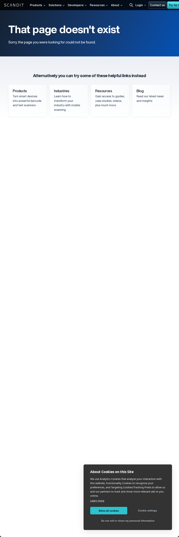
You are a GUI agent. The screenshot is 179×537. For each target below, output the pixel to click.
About (115, 5)
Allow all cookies (109, 510)
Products (36, 5)
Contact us (157, 5)
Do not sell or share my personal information (128, 520)
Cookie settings (147, 510)
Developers (76, 5)
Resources (97, 5)
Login (139, 5)
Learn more (97, 500)
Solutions (55, 5)
